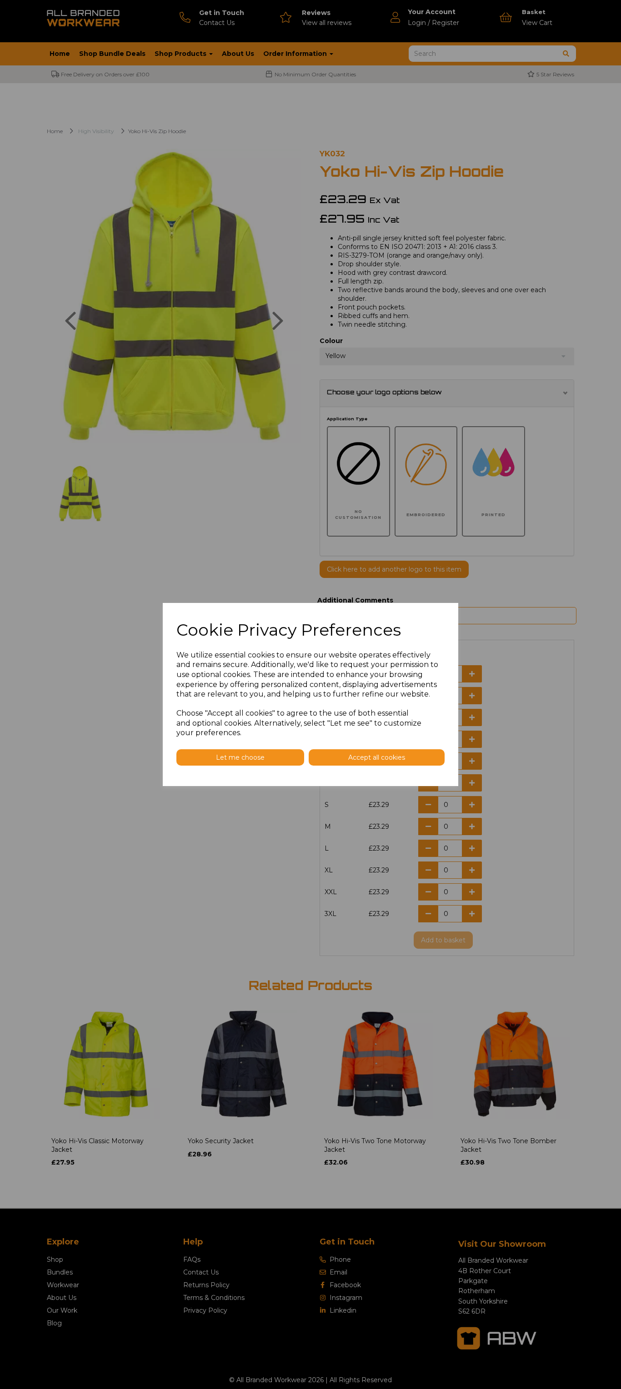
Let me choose (240, 757)
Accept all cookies (376, 757)
